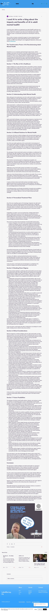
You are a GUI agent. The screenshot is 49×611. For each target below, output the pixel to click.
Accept (45, 609)
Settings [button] (35, 609)
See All (46, 552)
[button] (46, 3)
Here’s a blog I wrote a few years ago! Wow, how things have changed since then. (39, 564)
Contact (20, 592)
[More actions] (41, 16)
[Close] (47, 609)
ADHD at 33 (21, 555)
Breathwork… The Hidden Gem (8, 556)
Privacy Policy (6, 609)
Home (20, 590)
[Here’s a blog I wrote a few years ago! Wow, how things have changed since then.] (40, 558)
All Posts (3, 9)
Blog (19, 593)
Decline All (40, 609)
